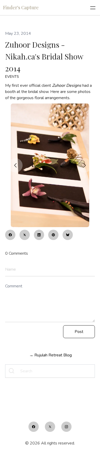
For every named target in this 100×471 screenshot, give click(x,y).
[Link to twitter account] (50, 427)
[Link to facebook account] (33, 427)
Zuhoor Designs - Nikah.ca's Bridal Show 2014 (44, 56)
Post (79, 332)
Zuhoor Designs (66, 85)
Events (12, 76)
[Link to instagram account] (66, 427)
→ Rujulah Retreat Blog (50, 355)
